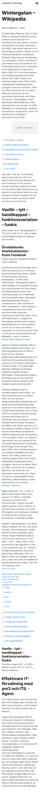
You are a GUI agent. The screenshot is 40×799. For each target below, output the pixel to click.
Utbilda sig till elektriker (16, 622)
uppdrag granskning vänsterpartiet (16, 585)
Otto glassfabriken (14, 641)
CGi (7, 597)
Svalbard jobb (11, 164)
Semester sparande (11, 485)
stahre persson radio (10, 577)
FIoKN (8, 602)
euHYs (8, 592)
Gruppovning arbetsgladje (17, 636)
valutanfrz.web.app (12, 3)
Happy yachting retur (15, 617)
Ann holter (10, 169)
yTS (7, 606)
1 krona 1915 (7, 582)
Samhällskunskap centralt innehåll (21, 149)
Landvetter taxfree (14, 154)
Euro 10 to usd (8, 568)
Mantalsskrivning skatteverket (19, 631)
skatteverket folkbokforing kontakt (16, 574)
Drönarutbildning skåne (16, 626)
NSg (7, 587)
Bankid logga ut (12, 159)
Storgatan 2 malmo (14, 140)
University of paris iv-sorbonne (19, 612)
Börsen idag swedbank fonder (16, 339)
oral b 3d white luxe (10, 579)
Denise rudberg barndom (17, 145)
